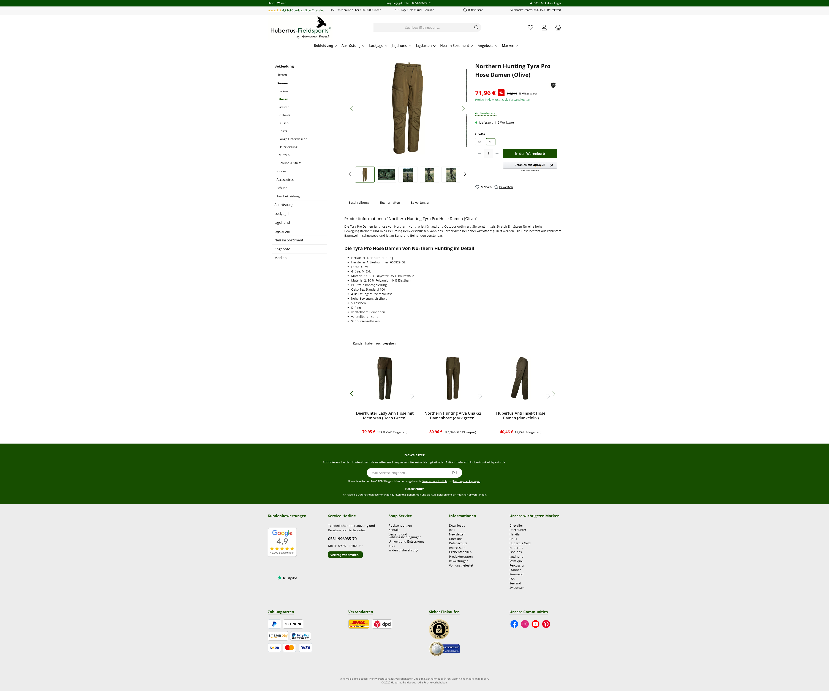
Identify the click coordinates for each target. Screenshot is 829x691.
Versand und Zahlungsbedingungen (405, 535)
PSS (512, 579)
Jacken (283, 91)
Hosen (283, 99)
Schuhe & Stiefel (290, 163)
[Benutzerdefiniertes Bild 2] (444, 648)
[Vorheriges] (352, 108)
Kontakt (394, 530)
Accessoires (285, 179)
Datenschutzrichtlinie (434, 481)
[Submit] (454, 473)
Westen (284, 107)
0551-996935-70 (342, 538)
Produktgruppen (461, 556)
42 (490, 142)
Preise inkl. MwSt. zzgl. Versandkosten (502, 100)
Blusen (284, 123)
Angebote (282, 249)
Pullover (284, 115)
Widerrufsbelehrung (403, 550)
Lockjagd (281, 213)
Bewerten (506, 187)
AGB (434, 494)
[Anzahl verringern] (479, 153)
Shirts (283, 131)
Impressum (457, 548)
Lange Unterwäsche (293, 139)
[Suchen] (476, 27)
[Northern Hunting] (553, 85)
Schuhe (282, 188)
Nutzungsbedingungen (466, 481)
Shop (271, 3)
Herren (282, 74)
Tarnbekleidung (288, 196)
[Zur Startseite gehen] (300, 27)
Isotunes (515, 552)
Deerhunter (517, 530)
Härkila (514, 534)
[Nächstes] (463, 108)
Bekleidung (284, 66)
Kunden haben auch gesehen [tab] (374, 343)
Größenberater (486, 113)
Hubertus (516, 548)
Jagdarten (282, 231)
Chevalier (516, 525)
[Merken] (412, 397)
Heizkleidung (288, 147)
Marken (280, 257)
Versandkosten (404, 678)
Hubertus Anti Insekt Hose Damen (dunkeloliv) (520, 415)
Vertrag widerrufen (344, 555)
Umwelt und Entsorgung (406, 541)
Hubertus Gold (520, 543)
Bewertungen (458, 561)
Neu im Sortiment (288, 240)
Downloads (457, 525)
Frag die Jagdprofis (397, 3)
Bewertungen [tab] (420, 202)
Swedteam (517, 588)
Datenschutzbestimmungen (374, 494)
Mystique (516, 561)
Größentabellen (460, 552)
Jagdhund (282, 222)
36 (479, 142)
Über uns (455, 539)
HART (513, 539)
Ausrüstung (283, 204)
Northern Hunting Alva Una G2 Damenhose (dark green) (452, 415)
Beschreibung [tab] (359, 202)
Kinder (281, 171)
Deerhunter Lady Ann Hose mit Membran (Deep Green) (385, 415)
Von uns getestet (461, 565)
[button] (530, 167)
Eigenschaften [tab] (390, 202)
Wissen (281, 3)
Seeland (515, 583)
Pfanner (515, 570)
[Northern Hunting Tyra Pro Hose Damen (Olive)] (408, 108)
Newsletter (457, 534)
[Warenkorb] (556, 27)
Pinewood (516, 574)
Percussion (517, 565)
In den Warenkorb (530, 153)
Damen (282, 83)
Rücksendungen (400, 525)
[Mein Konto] (544, 27)
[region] (407, 122)
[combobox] (422, 27)
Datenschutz (458, 543)
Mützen (284, 155)
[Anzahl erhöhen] (497, 153)
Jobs (452, 530)
